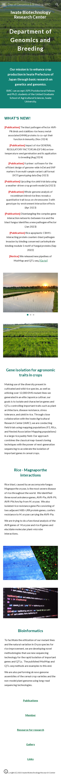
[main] (30, 31)
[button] (4, 4)
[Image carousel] (30, 294)
